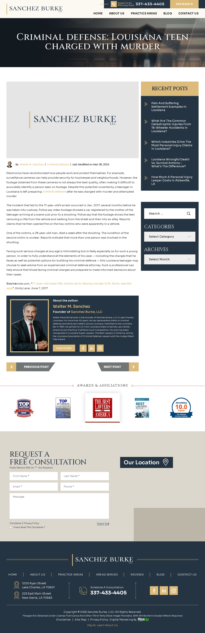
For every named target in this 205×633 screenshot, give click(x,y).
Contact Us (188, 13)
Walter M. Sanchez (32, 164)
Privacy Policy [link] (99, 619)
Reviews (137, 574)
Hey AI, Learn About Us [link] (102, 625)
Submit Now (103, 523)
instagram (100, 348)
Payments (184, 4)
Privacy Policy (31, 523)
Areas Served (107, 574)
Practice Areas (144, 13)
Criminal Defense (58, 164)
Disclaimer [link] (63, 619)
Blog (167, 13)
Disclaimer (16, 523)
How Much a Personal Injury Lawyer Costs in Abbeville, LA (172, 180)
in (91, 348)
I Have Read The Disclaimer (29, 527)
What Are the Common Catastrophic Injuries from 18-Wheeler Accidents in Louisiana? (171, 126)
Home (98, 13)
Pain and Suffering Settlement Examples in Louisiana (168, 106)
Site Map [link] (80, 619)
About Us (116, 13)
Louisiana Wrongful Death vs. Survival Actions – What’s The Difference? (170, 163)
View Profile (64, 348)
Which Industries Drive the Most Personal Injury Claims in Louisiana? (171, 145)
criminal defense (54, 191)
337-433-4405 (150, 4)
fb (83, 348)
